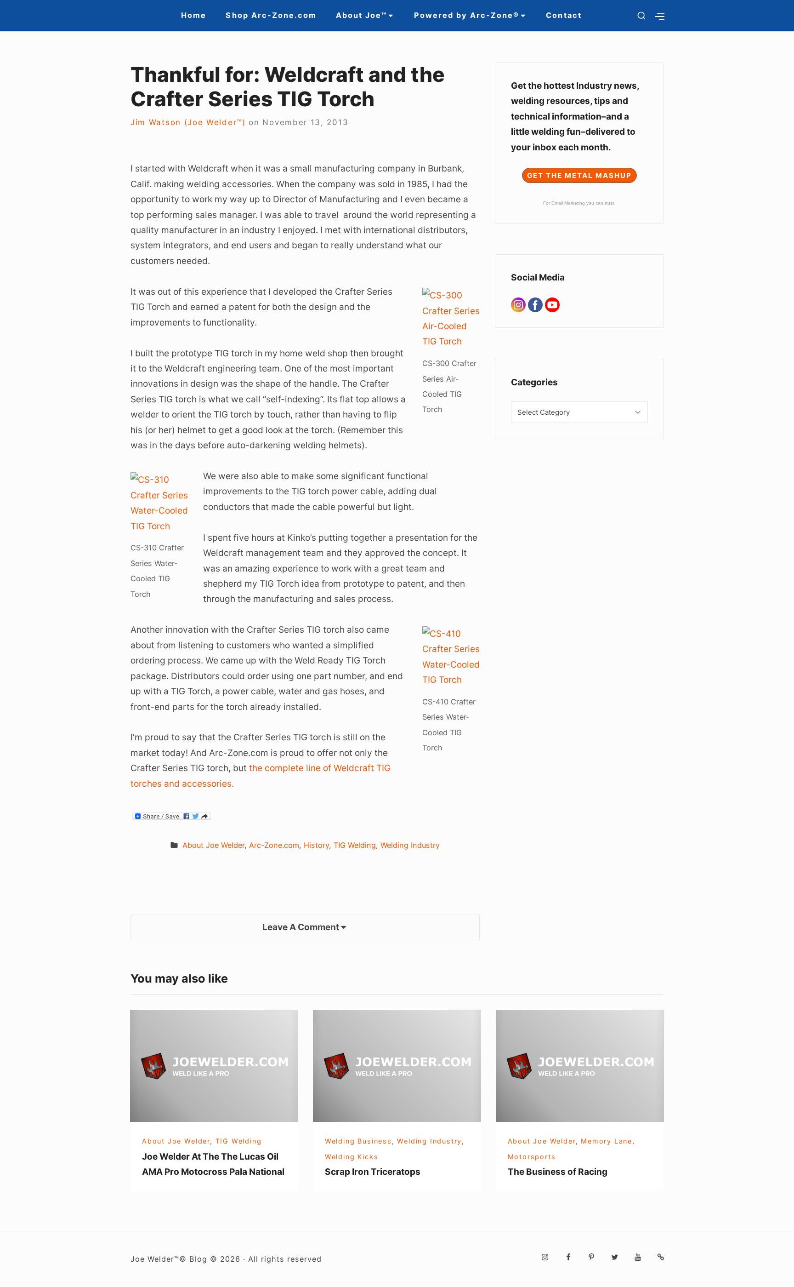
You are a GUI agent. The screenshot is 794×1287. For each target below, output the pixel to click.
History (316, 845)
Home (193, 15)
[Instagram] (519, 304)
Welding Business (358, 1141)
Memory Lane (606, 1141)
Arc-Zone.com (274, 845)
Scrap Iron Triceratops (372, 1171)
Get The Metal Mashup (579, 175)
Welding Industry (410, 845)
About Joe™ (361, 15)
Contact (563, 15)
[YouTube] (552, 304)
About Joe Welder (213, 845)
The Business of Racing (557, 1171)
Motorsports (532, 1157)
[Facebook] (536, 304)
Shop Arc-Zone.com (271, 15)
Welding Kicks (351, 1157)
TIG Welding (355, 845)
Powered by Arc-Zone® (467, 15)
